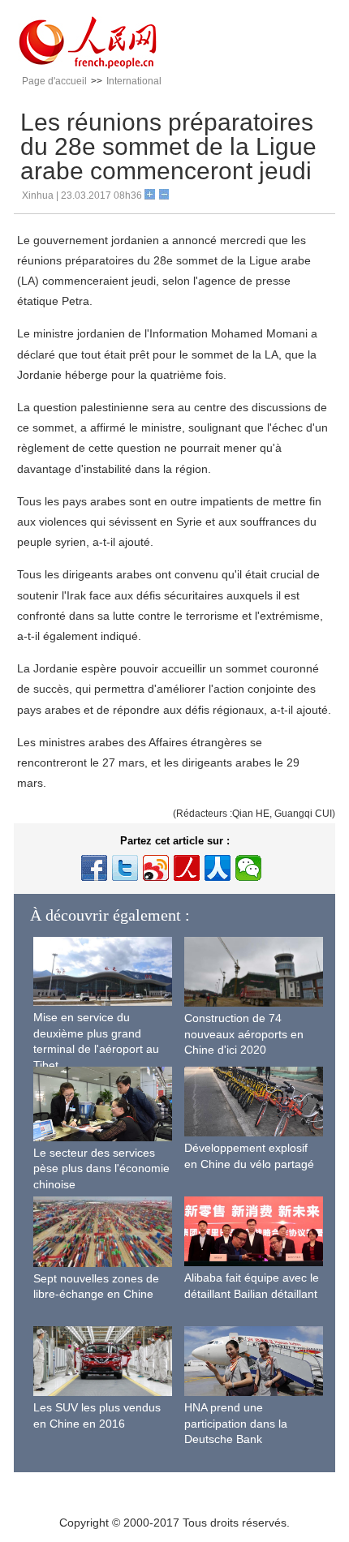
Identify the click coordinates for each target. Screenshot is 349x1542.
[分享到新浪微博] (156, 868)
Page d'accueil (54, 81)
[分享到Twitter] (125, 868)
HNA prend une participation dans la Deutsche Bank (235, 1423)
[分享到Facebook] (94, 868)
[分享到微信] (248, 868)
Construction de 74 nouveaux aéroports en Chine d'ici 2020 (244, 1034)
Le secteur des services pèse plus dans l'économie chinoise (101, 1168)
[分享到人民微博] (187, 868)
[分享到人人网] (218, 868)
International (134, 81)
